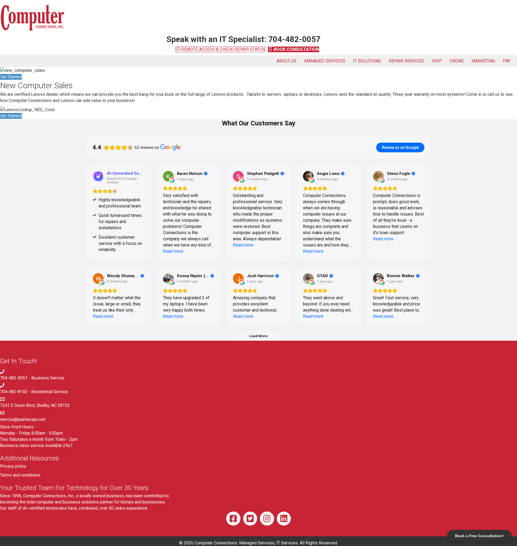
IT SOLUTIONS (367, 61)
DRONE (457, 61)
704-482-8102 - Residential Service (34, 391)
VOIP (437, 61)
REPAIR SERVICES (406, 61)
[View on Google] (168, 176)
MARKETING (483, 61)
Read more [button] (173, 251)
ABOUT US (286, 61)
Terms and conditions (20, 475)
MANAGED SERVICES (324, 61)
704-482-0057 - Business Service (32, 378)
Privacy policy (13, 466)
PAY (507, 61)
